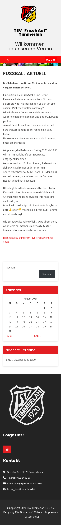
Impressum (51, 512)
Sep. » (37, 336)
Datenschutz (32, 516)
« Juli (9, 336)
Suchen (10, 267)
